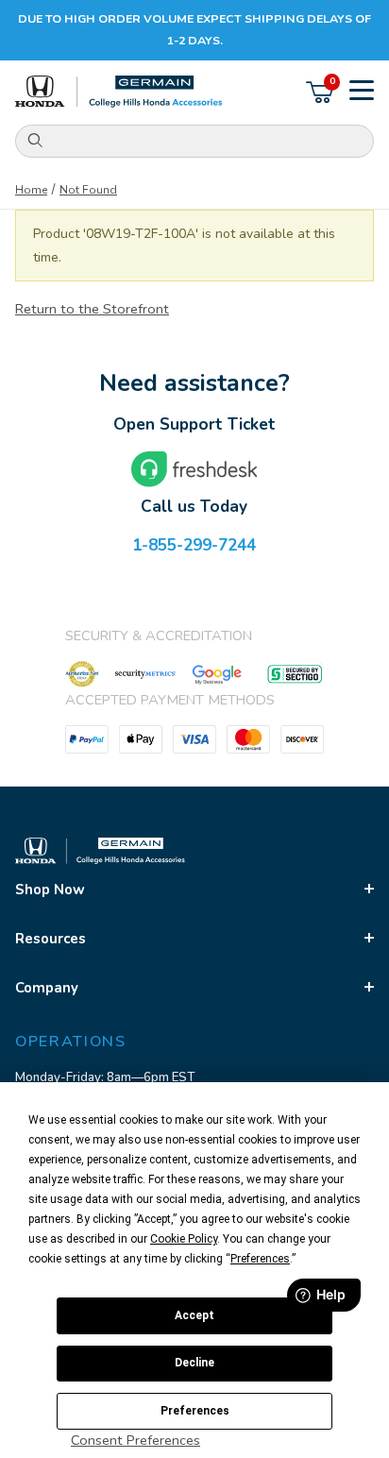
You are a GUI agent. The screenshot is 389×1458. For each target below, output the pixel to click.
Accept (194, 1315)
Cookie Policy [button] (183, 1239)
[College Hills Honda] (119, 92)
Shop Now (50, 889)
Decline (194, 1362)
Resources (50, 938)
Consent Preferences (135, 1440)
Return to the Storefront (92, 308)
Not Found (88, 189)
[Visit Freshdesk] (194, 469)
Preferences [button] (260, 1258)
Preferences (195, 1410)
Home (31, 189)
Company (46, 987)
